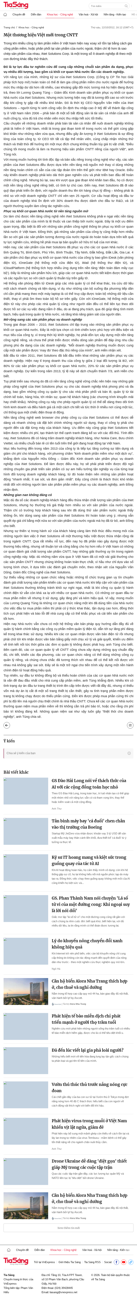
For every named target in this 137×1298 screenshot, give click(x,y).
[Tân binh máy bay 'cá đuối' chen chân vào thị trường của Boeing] (26, 831)
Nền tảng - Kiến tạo (115, 14)
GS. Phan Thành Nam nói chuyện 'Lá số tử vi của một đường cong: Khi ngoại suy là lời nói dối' (91, 904)
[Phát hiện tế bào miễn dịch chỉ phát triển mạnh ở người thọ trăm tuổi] (26, 1026)
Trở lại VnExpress (44, 1262)
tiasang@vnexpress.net (63, 1292)
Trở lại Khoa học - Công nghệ (9, 724)
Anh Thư (57, 808)
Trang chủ (9, 27)
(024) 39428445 (64, 1287)
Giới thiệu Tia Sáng (70, 1262)
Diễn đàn (36, 14)
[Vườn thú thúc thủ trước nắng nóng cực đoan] (26, 1094)
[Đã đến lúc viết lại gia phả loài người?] (26, 1060)
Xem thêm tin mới (68, 1228)
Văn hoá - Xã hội (88, 14)
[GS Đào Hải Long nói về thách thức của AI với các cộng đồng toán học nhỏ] (26, 791)
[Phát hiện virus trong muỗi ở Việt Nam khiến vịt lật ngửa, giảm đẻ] (26, 1131)
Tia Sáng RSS (92, 1262)
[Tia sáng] (16, 6)
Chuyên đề (18, 14)
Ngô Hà (56, 968)
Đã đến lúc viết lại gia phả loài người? (87, 1050)
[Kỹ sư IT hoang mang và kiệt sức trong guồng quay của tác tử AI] (26, 867)
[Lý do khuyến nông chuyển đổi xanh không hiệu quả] (26, 951)
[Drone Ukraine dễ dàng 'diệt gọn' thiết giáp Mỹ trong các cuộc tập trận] (26, 1171)
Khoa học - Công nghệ (60, 14)
